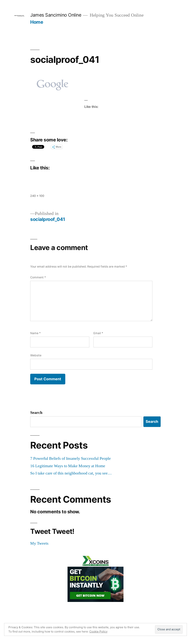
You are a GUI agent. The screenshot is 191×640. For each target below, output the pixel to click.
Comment (38, 277)
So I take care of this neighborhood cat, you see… (71, 473)
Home (36, 22)
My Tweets (39, 543)
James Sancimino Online (55, 15)
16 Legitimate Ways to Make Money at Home (67, 466)
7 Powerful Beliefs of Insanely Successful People (70, 458)
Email (98, 333)
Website (35, 355)
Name (35, 333)
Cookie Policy (98, 631)
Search (36, 412)
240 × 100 (37, 196)
